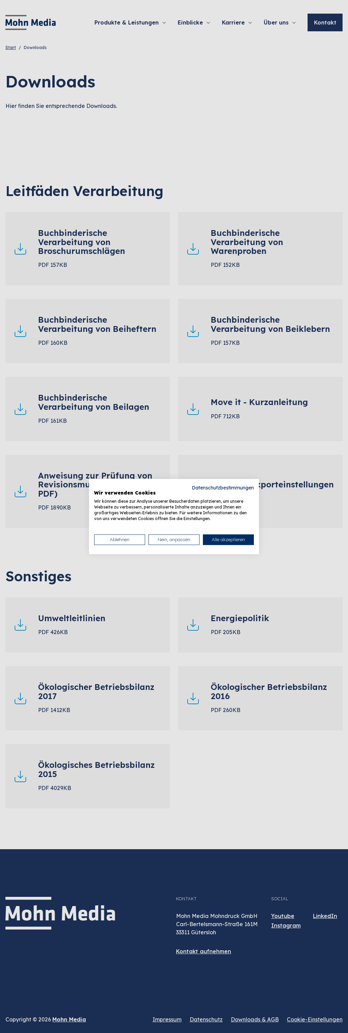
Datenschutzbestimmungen (223, 487)
